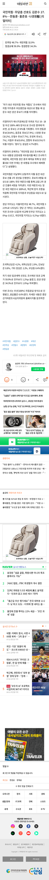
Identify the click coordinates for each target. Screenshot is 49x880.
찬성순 (12, 780)
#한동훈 (6, 349)
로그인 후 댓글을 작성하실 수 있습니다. (18, 773)
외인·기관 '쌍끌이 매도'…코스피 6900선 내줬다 (18, 649)
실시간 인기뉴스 (9, 626)
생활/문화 (6, 801)
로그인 (13, 859)
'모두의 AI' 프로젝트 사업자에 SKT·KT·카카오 (18, 687)
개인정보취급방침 (37, 844)
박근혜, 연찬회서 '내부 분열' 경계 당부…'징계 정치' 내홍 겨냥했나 (18, 676)
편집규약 (16, 844)
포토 (30, 809)
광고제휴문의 (25, 844)
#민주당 (6, 345)
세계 (6, 809)
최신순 (5, 780)
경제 (43, 793)
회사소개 (8, 844)
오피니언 (6, 793)
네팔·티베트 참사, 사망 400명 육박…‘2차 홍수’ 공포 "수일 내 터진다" (18, 636)
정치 (18, 793)
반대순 (19, 780)
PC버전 (36, 859)
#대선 (33, 341)
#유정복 (32, 345)
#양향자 (24, 345)
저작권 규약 (21, 847)
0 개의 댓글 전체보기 (24, 786)
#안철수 (14, 345)
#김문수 (16, 341)
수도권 (18, 809)
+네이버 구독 (38, 369)
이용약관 (30, 847)
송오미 (12, 492)
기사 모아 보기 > (21, 366)
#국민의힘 (7, 341)
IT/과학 (18, 801)
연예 (30, 801)
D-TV (43, 809)
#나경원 (25, 341)
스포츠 (43, 801)
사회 (30, 793)
